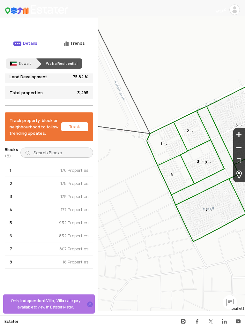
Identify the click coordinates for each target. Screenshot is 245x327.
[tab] (24, 46)
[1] (166, 144)
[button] (49, 170)
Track (74, 126)
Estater (11, 321)
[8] (210, 162)
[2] (192, 131)
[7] (211, 210)
